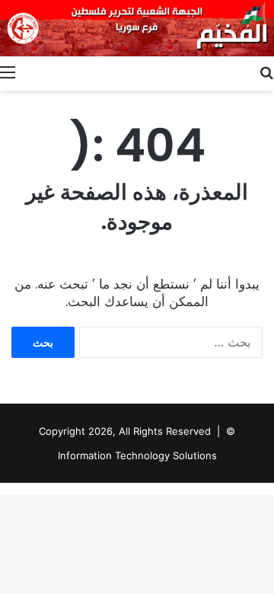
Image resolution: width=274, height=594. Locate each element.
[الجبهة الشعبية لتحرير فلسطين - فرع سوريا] (137, 28)
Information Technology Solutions (137, 455)
